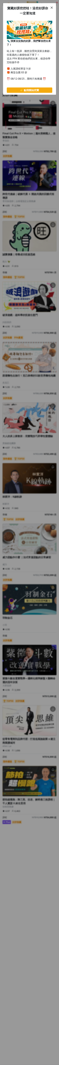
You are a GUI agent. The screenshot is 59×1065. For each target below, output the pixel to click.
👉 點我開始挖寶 (29, 90)
